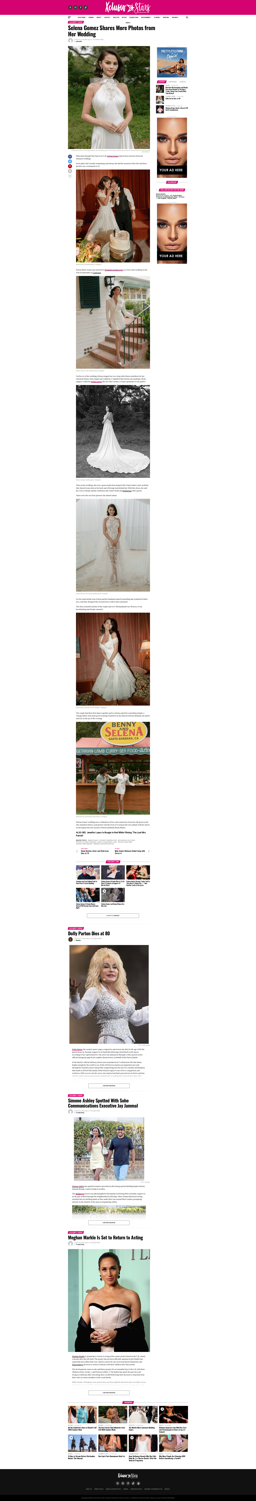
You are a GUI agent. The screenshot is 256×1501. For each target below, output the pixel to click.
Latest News (81, 17)
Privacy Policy (98, 1489)
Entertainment (145, 17)
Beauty (99, 17)
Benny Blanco (93, 840)
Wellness (175, 17)
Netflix (124, 17)
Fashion (91, 17)
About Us (89, 1489)
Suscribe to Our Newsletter (153, 1489)
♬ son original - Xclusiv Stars (166, 198)
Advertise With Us (136, 1489)
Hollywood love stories (126, 840)
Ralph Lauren (96, 381)
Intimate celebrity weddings (87, 842)
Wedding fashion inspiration (104, 844)
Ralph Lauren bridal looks (107, 842)
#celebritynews (168, 197)
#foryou (181, 197)
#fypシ (176, 197)
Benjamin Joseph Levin (114, 270)
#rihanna (159, 197)
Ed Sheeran (127, 491)
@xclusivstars (161, 194)
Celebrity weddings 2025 (108, 840)
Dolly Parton (77, 1049)
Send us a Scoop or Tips (113, 1489)
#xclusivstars (177, 195)
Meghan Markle (78, 1356)
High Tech (116, 17)
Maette (78, 940)
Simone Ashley (78, 1186)
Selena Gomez (112, 156)
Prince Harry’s (77, 1364)
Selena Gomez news (125, 842)
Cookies (125, 1489)
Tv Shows (157, 17)
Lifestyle (107, 17)
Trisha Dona (80, 1112)
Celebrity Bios (133, 17)
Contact (167, 1489)
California (97, 272)
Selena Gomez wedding (84, 844)
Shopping (166, 17)
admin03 (79, 41)
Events (128, 23)
